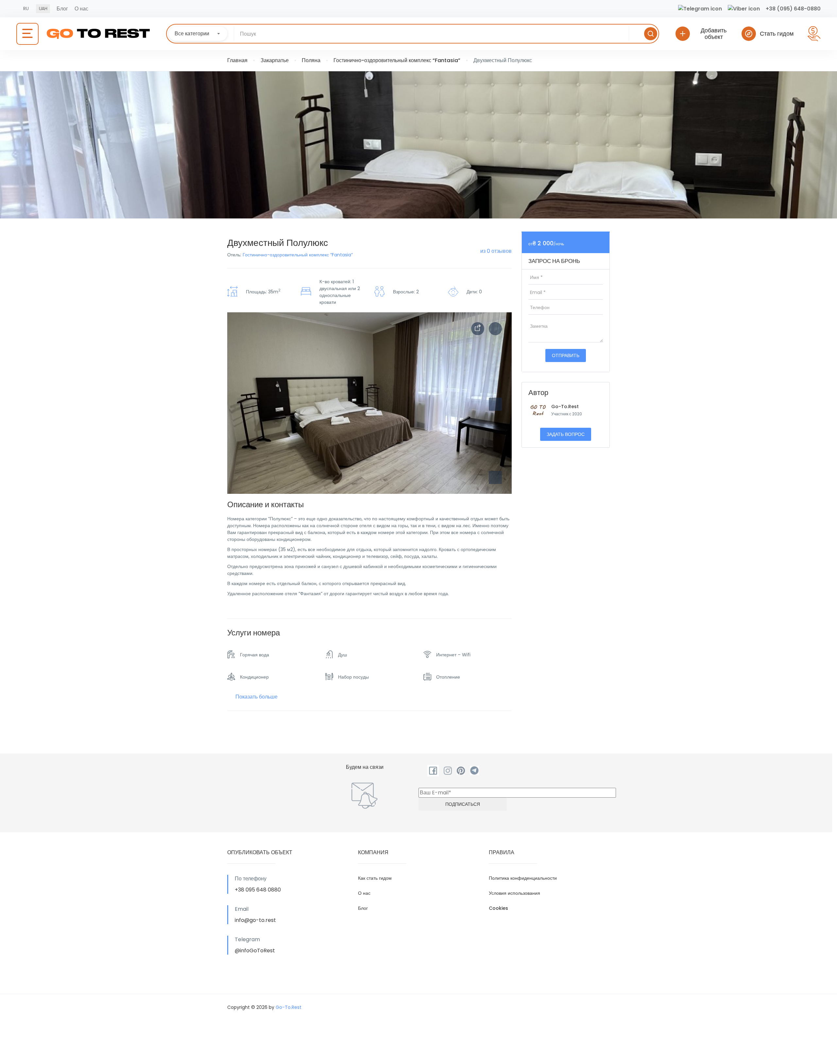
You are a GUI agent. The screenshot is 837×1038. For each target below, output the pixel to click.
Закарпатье (275, 60)
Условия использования (514, 893)
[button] (495, 477)
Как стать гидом (375, 878)
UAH (43, 8)
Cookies (498, 908)
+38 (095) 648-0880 (793, 8)
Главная (237, 60)
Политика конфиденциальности (523, 878)
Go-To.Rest (565, 406)
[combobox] (198, 33)
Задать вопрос (566, 434)
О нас (81, 8)
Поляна (311, 60)
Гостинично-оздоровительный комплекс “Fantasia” (396, 60)
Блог (62, 8)
